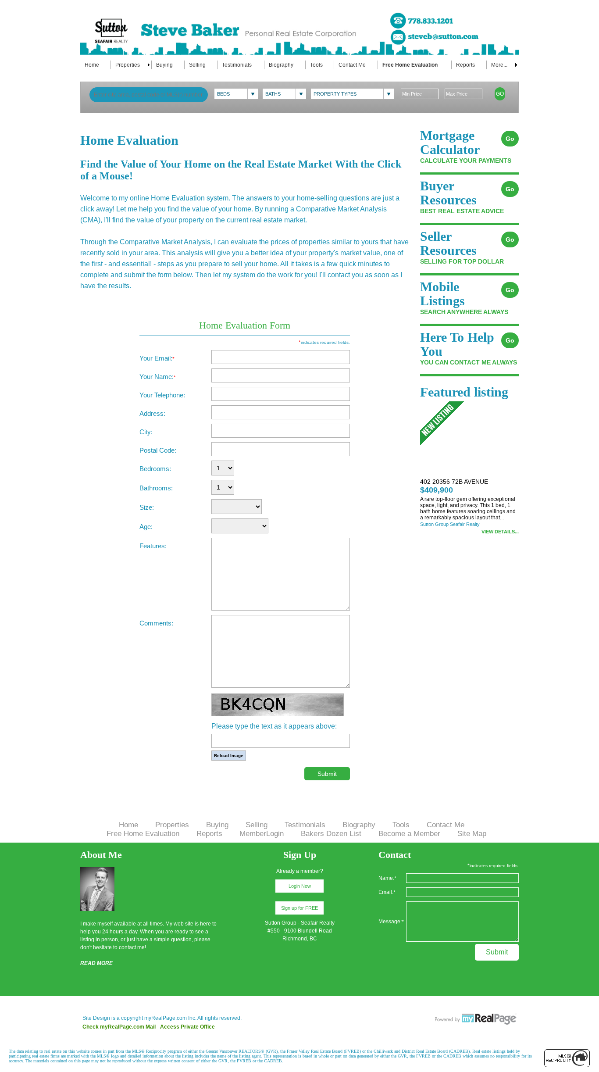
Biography (281, 65)
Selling (197, 65)
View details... (500, 531)
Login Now (300, 886)
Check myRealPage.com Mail (119, 1027)
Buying (164, 65)
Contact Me (352, 65)
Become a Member (409, 833)
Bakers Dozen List (331, 833)
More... (499, 65)
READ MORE (96, 963)
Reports (465, 65)
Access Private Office (187, 1027)
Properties (127, 65)
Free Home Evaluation (410, 65)
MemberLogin (261, 833)
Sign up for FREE (299, 908)
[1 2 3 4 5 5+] (222, 468)
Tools (316, 65)
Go (500, 94)
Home (92, 65)
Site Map (471, 833)
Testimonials (237, 65)
